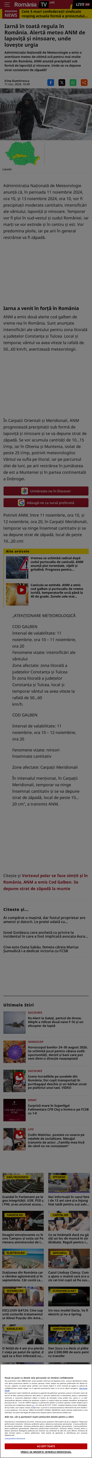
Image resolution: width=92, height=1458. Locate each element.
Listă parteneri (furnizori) (15, 1438)
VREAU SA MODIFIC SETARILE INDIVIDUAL (46, 1452)
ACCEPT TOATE (46, 1446)
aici (33, 1405)
